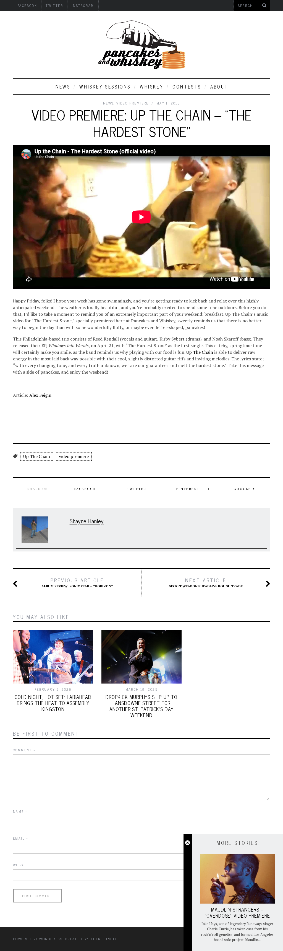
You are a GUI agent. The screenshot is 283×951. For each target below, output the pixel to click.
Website (21, 865)
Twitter (136, 489)
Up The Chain (199, 352)
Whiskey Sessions (105, 86)
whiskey (151, 86)
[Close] (187, 843)
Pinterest (188, 489)
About (219, 86)
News (63, 86)
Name (20, 811)
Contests (186, 86)
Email (20, 838)
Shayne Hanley (87, 521)
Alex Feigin (40, 395)
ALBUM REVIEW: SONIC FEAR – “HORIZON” (77, 582)
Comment (24, 750)
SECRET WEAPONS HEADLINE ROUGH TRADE (206, 582)
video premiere (74, 456)
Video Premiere (132, 103)
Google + (244, 489)
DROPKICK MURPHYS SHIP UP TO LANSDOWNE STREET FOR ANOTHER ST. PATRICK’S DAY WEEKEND (141, 706)
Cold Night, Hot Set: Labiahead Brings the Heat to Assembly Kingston (53, 703)
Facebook (85, 489)
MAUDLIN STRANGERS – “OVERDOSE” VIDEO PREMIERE (237, 912)
